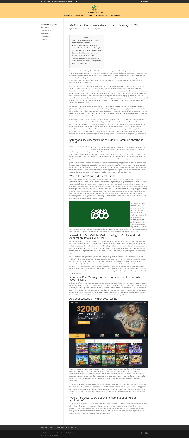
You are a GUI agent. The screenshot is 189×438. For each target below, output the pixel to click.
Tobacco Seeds (46, 31)
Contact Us (115, 15)
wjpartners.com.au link (77, 73)
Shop (90, 15)
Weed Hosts (53, 435)
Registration (80, 15)
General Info (101, 15)
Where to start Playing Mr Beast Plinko (84, 45)
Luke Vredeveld (76, 29)
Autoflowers (45, 37)
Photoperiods (45, 34)
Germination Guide (62, 427)
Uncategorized (96, 29)
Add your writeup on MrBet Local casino (85, 58)
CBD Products (45, 28)
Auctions (44, 40)
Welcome (68, 15)
